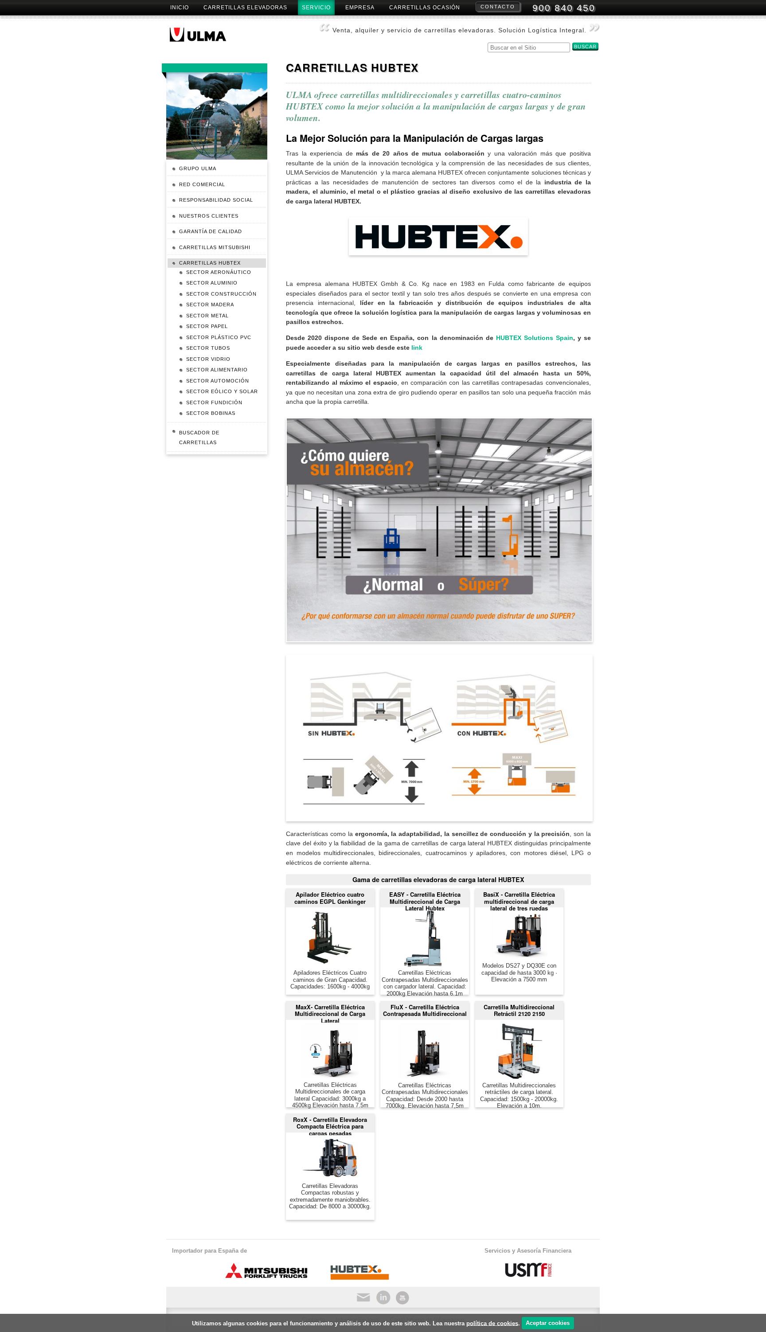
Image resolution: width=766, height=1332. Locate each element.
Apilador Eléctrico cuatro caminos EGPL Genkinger (330, 898)
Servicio (316, 7)
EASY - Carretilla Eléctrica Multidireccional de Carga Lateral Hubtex (425, 898)
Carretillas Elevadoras (245, 7)
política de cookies (492, 1323)
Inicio (179, 7)
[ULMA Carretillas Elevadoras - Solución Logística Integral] (205, 37)
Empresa (360, 7)
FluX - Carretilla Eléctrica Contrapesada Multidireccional (425, 1010)
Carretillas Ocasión (424, 7)
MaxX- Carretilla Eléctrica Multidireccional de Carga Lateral (330, 1011)
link (416, 347)
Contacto (498, 6)
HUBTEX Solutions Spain (534, 337)
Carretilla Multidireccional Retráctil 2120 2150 (519, 1010)
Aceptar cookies (548, 1323)
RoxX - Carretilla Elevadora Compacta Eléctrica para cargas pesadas (330, 1124)
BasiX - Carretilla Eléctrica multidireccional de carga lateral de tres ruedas (519, 898)
